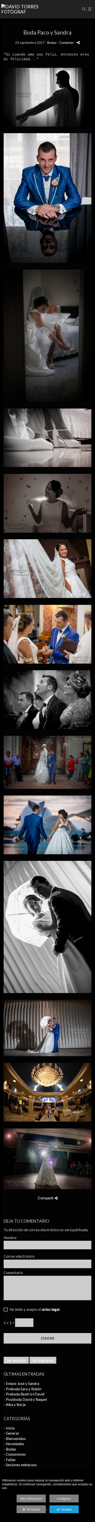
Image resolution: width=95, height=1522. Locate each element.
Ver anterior (16, 1360)
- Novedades (14, 1443)
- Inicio (9, 1428)
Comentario (13, 1273)
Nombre (10, 1238)
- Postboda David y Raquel (25, 1399)
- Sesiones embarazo (20, 1465)
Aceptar (66, 1509)
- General (11, 1433)
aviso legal (50, 1309)
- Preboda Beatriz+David (24, 1394)
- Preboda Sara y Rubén (22, 1389)
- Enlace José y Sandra (21, 1383)
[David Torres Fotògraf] (24, 9)
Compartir (46, 1198)
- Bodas (10, 1449)
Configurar (64, 1498)
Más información (31, 1498)
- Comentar (65, 43)
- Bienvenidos (15, 1438)
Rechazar (32, 1509)
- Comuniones (15, 1454)
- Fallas (10, 1459)
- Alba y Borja (15, 1404)
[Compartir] (78, 42)
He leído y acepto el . (34, 1309)
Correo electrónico (19, 1256)
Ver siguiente (43, 1360)
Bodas (52, 43)
